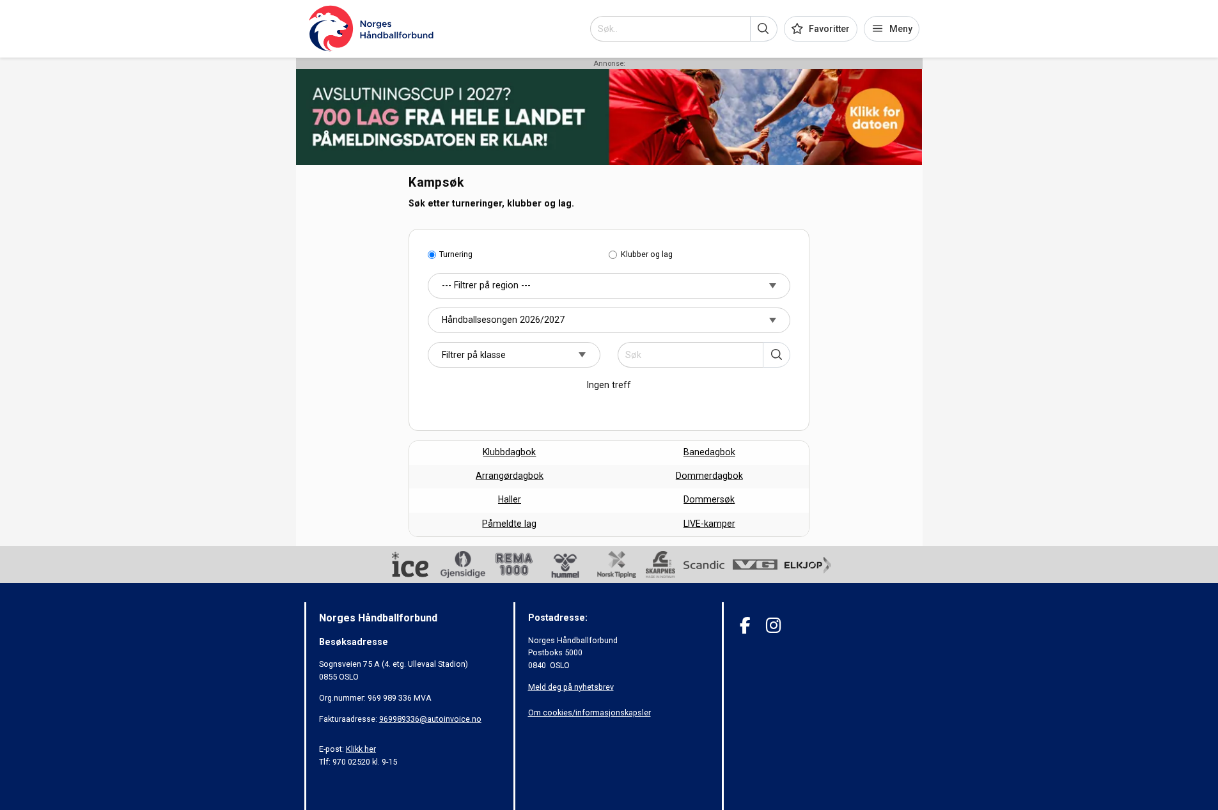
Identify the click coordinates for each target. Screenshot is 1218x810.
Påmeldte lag (509, 523)
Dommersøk (709, 499)
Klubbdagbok (509, 452)
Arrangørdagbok (509, 476)
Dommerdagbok (709, 476)
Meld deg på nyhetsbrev (571, 687)
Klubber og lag (647, 254)
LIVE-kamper (709, 523)
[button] (763, 29)
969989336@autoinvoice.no (430, 719)
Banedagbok (709, 452)
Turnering (455, 254)
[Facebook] (745, 625)
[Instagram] (773, 625)
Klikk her (361, 749)
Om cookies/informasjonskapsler (589, 712)
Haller (509, 499)
